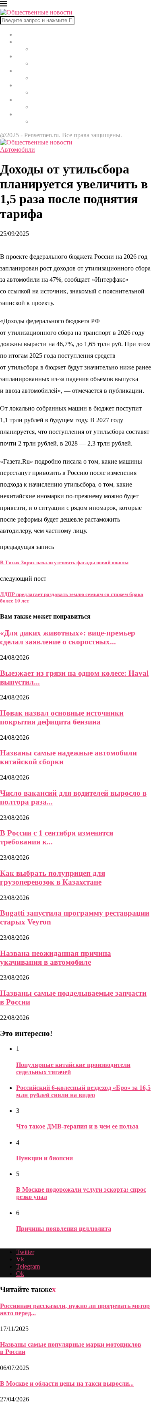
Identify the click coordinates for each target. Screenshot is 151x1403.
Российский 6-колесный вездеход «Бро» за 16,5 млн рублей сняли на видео (83, 1091)
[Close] (3, 5)
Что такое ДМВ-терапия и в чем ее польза (77, 1126)
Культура (28, 56)
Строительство (36, 85)
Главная (27, 34)
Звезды (25, 114)
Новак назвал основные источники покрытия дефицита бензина (62, 717)
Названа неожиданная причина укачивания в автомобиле (55, 957)
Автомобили (33, 99)
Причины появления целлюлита (63, 1228)
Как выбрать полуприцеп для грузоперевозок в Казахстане (52, 877)
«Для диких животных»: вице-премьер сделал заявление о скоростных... (67, 637)
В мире (26, 41)
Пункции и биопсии (44, 1158)
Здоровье (28, 70)
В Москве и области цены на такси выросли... (67, 1383)
